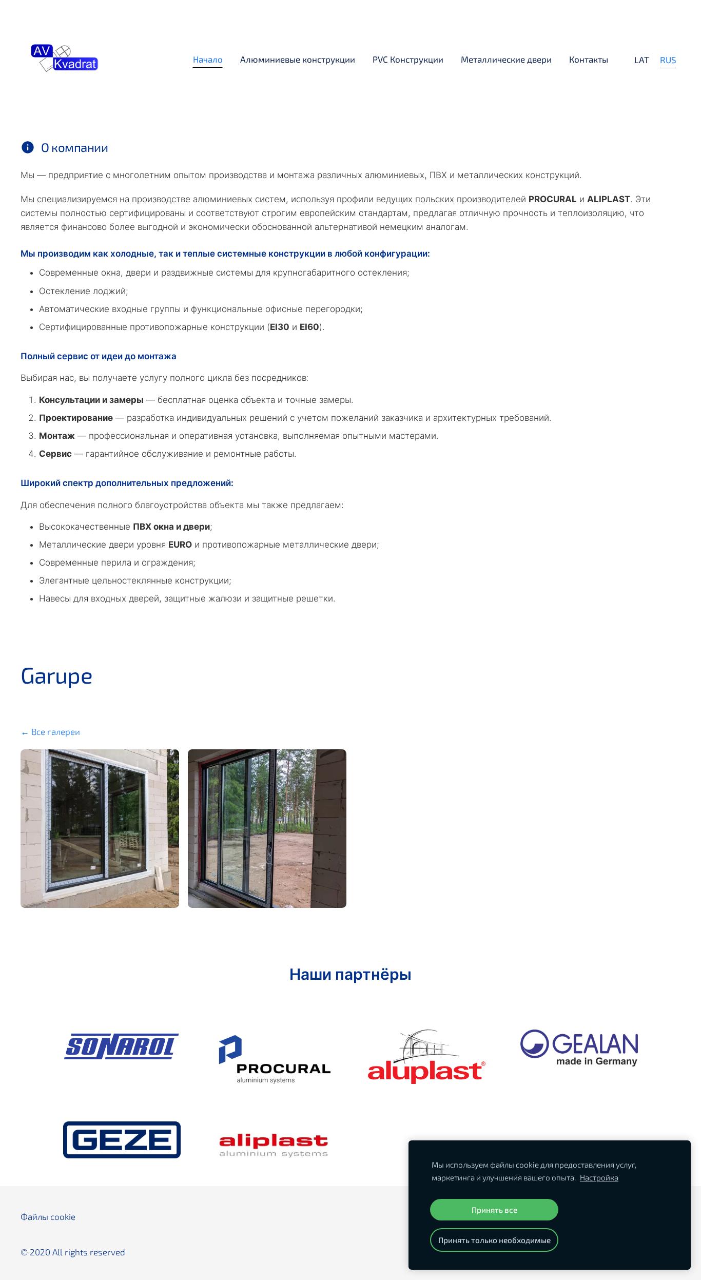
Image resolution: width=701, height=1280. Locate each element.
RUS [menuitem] (668, 59)
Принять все (494, 1209)
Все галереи (55, 731)
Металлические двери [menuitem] (506, 59)
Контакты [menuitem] (588, 59)
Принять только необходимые (494, 1240)
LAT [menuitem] (641, 59)
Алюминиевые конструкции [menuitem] (297, 59)
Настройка (599, 1177)
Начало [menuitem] (208, 59)
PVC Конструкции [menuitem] (408, 59)
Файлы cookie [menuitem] (48, 1216)
